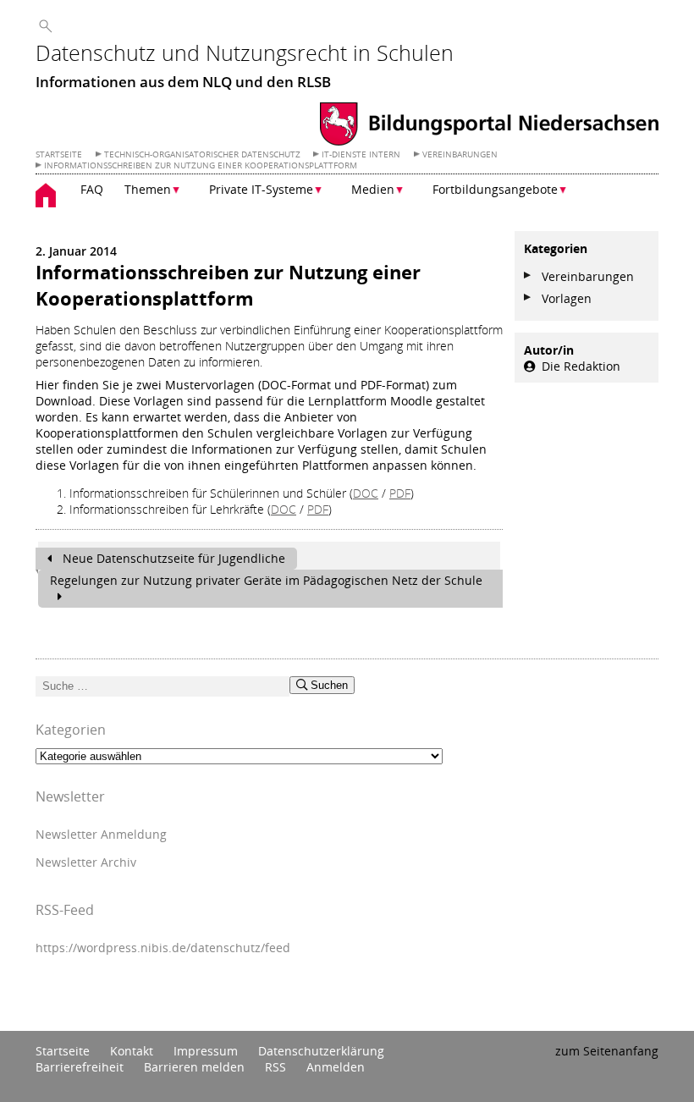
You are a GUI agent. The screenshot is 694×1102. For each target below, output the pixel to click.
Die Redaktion (581, 366)
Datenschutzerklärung (321, 1051)
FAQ (91, 189)
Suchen (327, 685)
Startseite (63, 1051)
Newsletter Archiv (86, 862)
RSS (275, 1067)
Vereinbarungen (588, 276)
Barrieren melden (194, 1067)
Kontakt (131, 1051)
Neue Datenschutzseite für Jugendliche (172, 558)
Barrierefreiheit (80, 1067)
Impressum (206, 1051)
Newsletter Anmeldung (101, 834)
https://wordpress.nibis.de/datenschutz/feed (163, 947)
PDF (399, 493)
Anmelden (335, 1067)
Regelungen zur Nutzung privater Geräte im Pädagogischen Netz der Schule (266, 580)
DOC (365, 493)
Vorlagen (567, 298)
